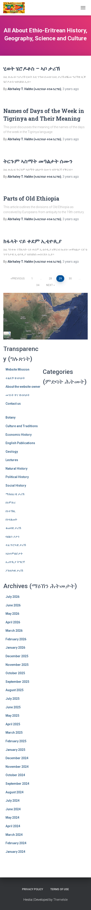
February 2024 (16, 843)
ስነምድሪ (10, 502)
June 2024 (13, 809)
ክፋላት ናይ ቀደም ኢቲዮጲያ (32, 241)
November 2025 (17, 664)
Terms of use (59, 889)
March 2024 (14, 834)
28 (50, 278)
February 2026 (16, 639)
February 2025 (16, 741)
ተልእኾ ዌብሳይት (15, 378)
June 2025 (13, 707)
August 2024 (14, 792)
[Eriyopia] (15, 7)
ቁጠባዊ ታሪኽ (13, 528)
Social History (16, 485)
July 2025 (12, 698)
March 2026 (14, 630)
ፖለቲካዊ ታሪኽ (14, 570)
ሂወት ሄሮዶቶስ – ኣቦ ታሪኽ (31, 68)
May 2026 (12, 613)
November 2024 (17, 766)
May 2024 (12, 817)
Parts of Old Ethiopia (31, 198)
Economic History (19, 434)
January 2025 (15, 749)
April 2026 (13, 622)
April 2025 (13, 724)
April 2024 (13, 826)
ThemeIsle (60, 899)
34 (37, 285)
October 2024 (15, 775)
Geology (12, 451)
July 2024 (12, 800)
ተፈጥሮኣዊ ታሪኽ (16, 545)
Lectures (12, 460)
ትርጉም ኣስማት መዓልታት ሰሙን (37, 161)
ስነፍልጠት (11, 519)
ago (71, 89)
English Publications (20, 443)
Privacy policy (32, 889)
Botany (10, 417)
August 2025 (14, 690)
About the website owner (23, 386)
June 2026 (13, 605)
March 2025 (14, 732)
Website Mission (17, 369)
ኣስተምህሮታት (14, 553)
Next (49, 285)
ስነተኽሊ (10, 511)
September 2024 (17, 783)
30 (70, 278)
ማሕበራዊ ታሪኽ (15, 494)
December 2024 (17, 758)
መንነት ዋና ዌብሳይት (18, 395)
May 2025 (12, 715)
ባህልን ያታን (12, 536)
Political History (17, 477)
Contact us (13, 403)
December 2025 (17, 656)
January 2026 (15, 647)
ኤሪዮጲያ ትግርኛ (15, 562)
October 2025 (15, 673)
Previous (18, 278)
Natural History (16, 468)
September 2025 (17, 681)
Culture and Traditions (22, 426)
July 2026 (12, 596)
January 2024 (15, 851)
